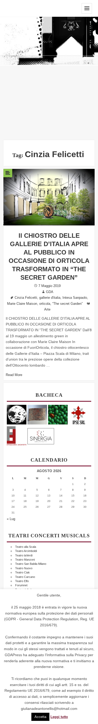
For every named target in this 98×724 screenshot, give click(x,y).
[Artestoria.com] (37, 414)
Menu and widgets (87, 8)
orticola (44, 304)
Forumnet (21, 585)
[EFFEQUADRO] (16, 435)
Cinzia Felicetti (26, 298)
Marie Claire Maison (22, 304)
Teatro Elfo (22, 581)
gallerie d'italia (49, 298)
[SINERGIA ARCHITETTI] (40, 435)
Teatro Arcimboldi (26, 550)
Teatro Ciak (22, 572)
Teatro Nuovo (23, 568)
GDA (49, 292)
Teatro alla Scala (25, 546)
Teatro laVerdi (23, 555)
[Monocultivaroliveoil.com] (58, 414)
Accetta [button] (40, 717)
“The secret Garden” (67, 304)
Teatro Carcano (25, 576)
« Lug (11, 519)
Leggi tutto (59, 717)
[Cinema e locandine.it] (16, 414)
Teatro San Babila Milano (30, 563)
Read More (14, 375)
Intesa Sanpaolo (74, 298)
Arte (47, 309)
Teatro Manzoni (25, 559)
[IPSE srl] (78, 414)
